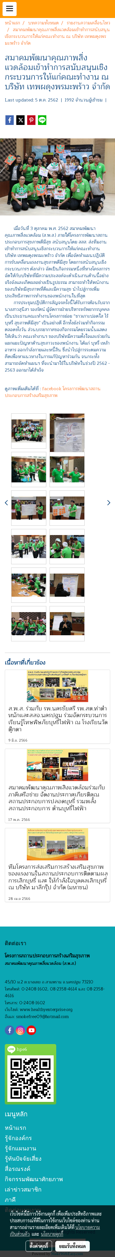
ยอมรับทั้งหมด (72, 1246)
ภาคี (10, 1199)
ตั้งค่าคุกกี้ (39, 1246)
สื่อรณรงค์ (17, 1168)
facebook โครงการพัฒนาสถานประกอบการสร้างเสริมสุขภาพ (53, 392)
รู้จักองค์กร (18, 1138)
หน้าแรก (15, 1127)
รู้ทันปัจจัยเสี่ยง (23, 1158)
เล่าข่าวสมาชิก (23, 1189)
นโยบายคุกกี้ (52, 1234)
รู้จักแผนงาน (20, 1148)
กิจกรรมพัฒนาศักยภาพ (34, 1179)
